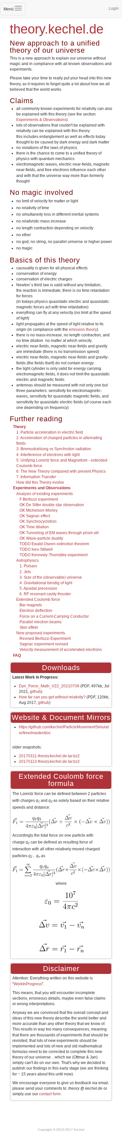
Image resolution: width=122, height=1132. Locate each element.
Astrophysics (27, 560)
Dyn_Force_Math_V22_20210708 (49, 686)
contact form (50, 1094)
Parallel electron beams (40, 622)
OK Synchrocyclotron (38, 521)
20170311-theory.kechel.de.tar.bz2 (49, 756)
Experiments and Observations (42, 488)
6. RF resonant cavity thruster (45, 594)
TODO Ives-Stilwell (36, 549)
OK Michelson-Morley (39, 510)
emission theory (83, 329)
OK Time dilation (34, 527)
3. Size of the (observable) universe (51, 577)
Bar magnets (31, 605)
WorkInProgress (28, 984)
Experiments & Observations (41, 119)
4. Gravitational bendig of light (46, 583)
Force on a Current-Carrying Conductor (54, 616)
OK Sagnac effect (35, 516)
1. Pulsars (28, 566)
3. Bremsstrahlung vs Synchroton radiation (53, 449)
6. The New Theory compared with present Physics (61, 471)
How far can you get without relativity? (52, 697)
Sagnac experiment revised (44, 644)
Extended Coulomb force (38, 599)
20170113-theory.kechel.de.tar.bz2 (49, 761)
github (35, 691)
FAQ (17, 655)
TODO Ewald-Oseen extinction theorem (54, 544)
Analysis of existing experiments (44, 494)
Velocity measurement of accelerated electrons (61, 649)
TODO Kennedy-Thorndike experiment (54, 555)
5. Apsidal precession (38, 588)
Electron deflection (36, 610)
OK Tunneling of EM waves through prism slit (59, 533)
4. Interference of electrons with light (48, 454)
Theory (19, 426)
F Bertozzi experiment (39, 499)
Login (114, 8)
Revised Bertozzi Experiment (45, 638)
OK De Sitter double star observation (52, 505)
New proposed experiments (40, 633)
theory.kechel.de (56, 29)
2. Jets (25, 572)
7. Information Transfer (36, 477)
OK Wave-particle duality (41, 538)
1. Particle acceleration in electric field (49, 432)
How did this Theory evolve (40, 482)
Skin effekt (29, 627)
